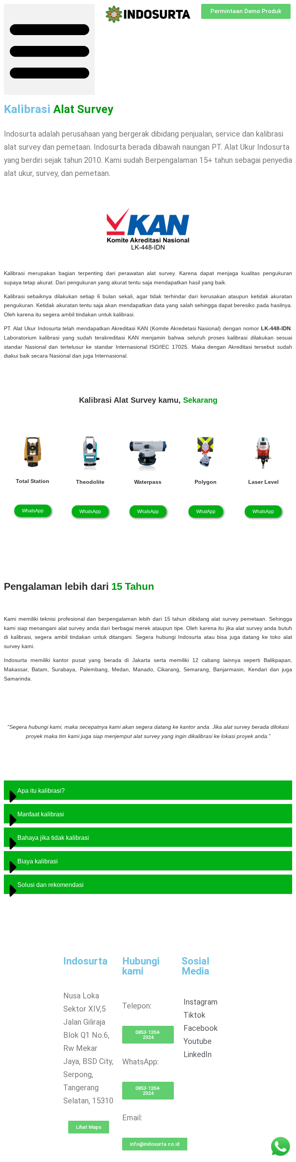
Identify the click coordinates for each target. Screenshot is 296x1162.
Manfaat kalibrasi (40, 814)
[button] (49, 49)
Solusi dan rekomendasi (50, 885)
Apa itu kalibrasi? (41, 790)
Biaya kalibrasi (37, 861)
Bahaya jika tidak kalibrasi (53, 837)
